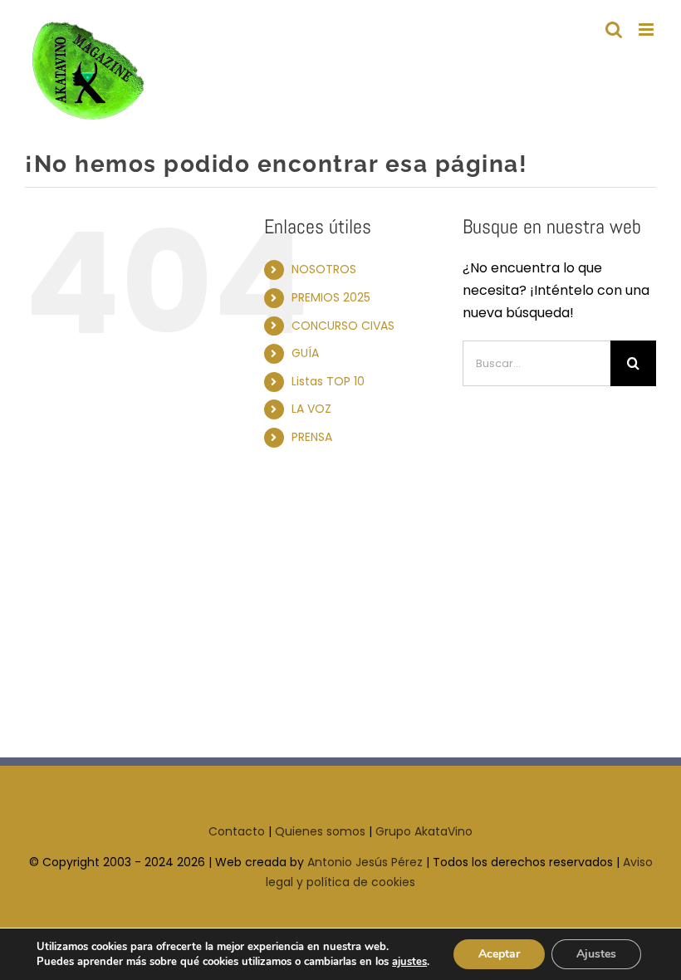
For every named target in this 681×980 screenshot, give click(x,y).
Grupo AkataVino (424, 831)
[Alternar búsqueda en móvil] (613, 29)
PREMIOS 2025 (331, 297)
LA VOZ (311, 408)
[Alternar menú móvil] (647, 29)
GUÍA (305, 353)
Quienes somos (320, 831)
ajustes (409, 961)
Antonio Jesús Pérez (365, 862)
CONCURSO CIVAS (343, 325)
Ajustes (596, 954)
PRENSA (312, 437)
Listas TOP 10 (328, 381)
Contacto (236, 831)
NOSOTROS (324, 269)
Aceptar (499, 954)
